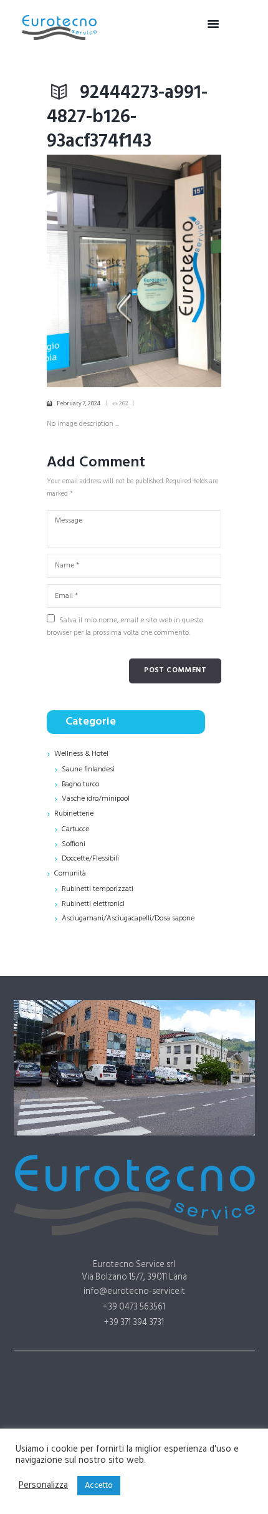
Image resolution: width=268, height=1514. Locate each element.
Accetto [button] (99, 1485)
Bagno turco (80, 784)
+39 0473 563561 (134, 1307)
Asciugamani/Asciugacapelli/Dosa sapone (128, 918)
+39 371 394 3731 (134, 1323)
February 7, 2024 (78, 403)
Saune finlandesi (88, 769)
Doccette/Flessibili (90, 858)
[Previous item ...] (90, 271)
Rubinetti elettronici (93, 904)
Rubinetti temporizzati (97, 889)
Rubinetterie (73, 814)
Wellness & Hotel (81, 754)
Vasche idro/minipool (96, 799)
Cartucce (75, 829)
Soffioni (73, 844)
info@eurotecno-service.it (134, 1292)
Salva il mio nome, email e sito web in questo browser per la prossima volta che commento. (125, 626)
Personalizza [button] (43, 1486)
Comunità (70, 873)
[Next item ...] (177, 271)
